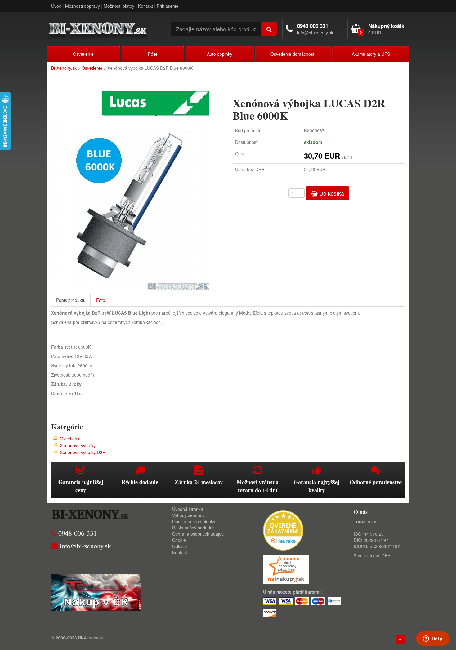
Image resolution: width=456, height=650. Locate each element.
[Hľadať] (269, 29)
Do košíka (331, 193)
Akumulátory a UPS (371, 54)
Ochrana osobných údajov (198, 534)
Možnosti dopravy (82, 6)
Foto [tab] (100, 300)
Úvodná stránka (187, 509)
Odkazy (179, 546)
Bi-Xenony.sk (64, 68)
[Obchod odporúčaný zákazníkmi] (286, 569)
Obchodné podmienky (193, 521)
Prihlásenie (167, 6)
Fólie (153, 54)
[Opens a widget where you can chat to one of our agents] (433, 639)
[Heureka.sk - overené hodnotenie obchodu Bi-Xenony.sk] (283, 529)
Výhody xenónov (188, 515)
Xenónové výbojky (78, 445)
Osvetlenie (83, 54)
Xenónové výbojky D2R (82, 452)
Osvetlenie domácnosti (292, 54)
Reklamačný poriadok (193, 527)
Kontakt (145, 6)
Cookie (179, 540)
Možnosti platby (119, 6)
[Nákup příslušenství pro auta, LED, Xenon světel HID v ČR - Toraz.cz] (96, 591)
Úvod (56, 6)
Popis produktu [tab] (71, 300)
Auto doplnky (219, 54)
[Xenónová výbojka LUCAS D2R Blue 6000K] (137, 190)
